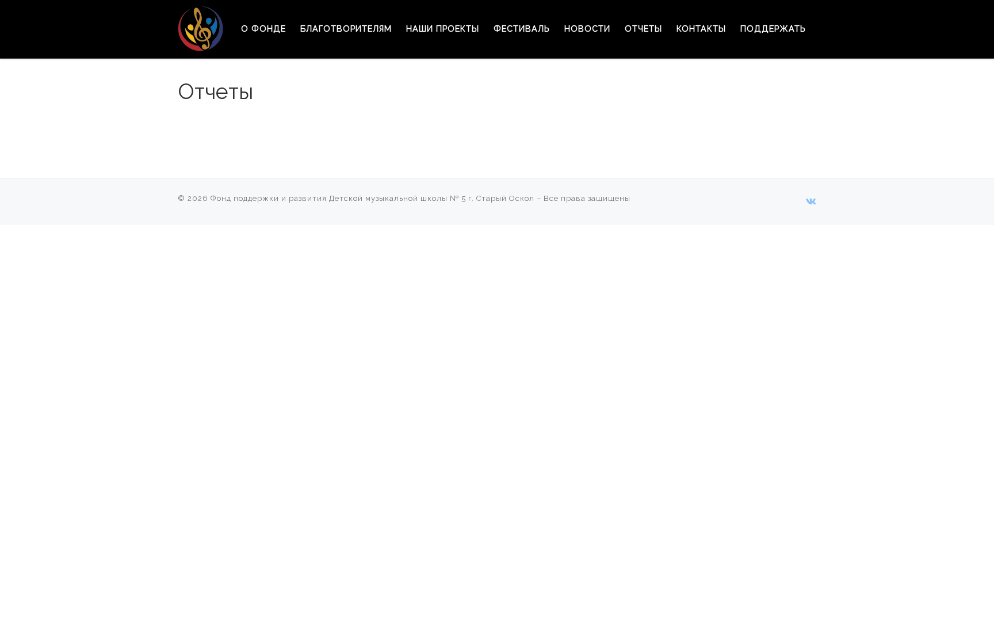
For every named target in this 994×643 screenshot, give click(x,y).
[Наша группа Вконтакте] (811, 202)
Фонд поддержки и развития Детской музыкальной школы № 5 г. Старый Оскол (372, 198)
